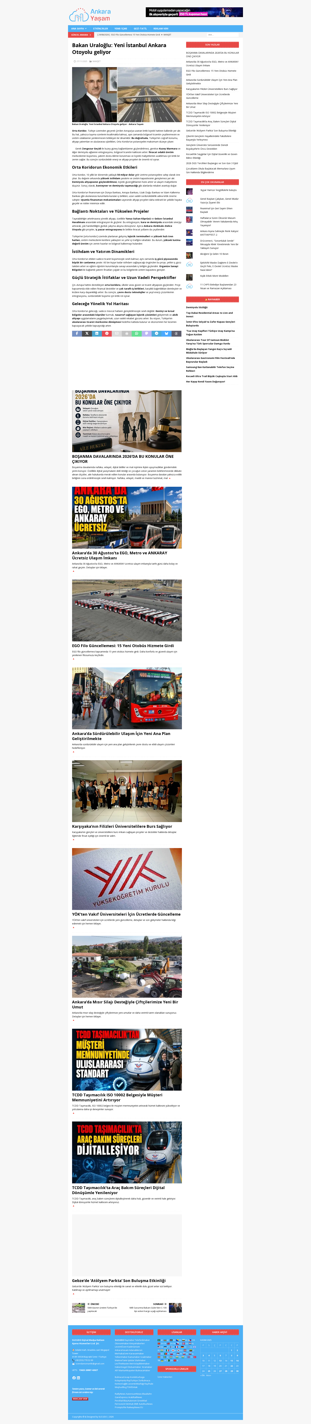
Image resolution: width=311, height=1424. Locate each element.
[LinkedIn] (78, 1378)
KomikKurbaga (137, 1377)
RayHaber (214, 299)
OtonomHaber (122, 1343)
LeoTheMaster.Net (124, 1363)
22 (231, 1365)
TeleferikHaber (142, 1340)
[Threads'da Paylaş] (176, 334)
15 (231, 1360)
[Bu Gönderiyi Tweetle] (87, 334)
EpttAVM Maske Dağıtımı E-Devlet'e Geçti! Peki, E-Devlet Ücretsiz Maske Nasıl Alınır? (219, 266)
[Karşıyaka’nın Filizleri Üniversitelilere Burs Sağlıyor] (127, 791)
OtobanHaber (134, 1367)
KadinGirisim (133, 1346)
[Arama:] (223, 34)
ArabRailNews (135, 1397)
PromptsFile (120, 1407)
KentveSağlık (121, 1383)
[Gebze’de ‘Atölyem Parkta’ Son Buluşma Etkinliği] (127, 1245)
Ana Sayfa (77, 28)
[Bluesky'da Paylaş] (166, 334)
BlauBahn (147, 1393)
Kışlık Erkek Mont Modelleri (214, 275)
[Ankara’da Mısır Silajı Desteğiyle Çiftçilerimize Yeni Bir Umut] (127, 967)
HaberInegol (121, 1367)
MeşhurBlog (121, 1387)
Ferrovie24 (120, 1403)
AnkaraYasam (122, 1350)
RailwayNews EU (135, 1407)
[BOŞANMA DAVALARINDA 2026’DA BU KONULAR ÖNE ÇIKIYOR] (127, 421)
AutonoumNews (134, 1393)
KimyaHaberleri (137, 1343)
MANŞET (97, 61)
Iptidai (131, 1360)
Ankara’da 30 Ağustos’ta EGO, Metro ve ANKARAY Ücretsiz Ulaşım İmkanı (119, 555)
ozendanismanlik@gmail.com (90, 1363)
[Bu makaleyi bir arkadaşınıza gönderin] (117, 334)
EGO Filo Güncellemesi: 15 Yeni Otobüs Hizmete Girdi (123, 645)
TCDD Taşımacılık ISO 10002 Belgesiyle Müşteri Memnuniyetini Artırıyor (117, 1097)
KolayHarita (120, 1380)
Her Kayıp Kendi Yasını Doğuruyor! (205, 381)
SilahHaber (140, 1360)
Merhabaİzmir (122, 1353)
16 (237, 1360)
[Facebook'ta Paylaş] (77, 334)
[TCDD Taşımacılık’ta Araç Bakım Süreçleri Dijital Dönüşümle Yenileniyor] (127, 1152)
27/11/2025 (82, 61)
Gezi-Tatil (140, 28)
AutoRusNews (146, 1403)
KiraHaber (147, 1367)
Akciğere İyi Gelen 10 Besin (214, 253)
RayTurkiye (132, 1380)
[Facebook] (74, 1378)
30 (237, 1371)
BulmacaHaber (143, 1370)
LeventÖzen (121, 1346)
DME (136, 1403)
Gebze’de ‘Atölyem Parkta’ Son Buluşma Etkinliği (119, 1280)
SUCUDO (119, 1340)
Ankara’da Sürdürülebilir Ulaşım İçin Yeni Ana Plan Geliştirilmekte (121, 736)
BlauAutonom (130, 1400)
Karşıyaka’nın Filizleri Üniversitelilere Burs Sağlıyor (122, 826)
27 (220, 1371)
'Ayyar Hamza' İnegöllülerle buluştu (218, 190)
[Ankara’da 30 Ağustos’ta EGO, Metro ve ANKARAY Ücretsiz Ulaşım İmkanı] (127, 518)
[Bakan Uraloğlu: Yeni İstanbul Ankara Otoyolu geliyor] (127, 120)
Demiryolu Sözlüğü (196, 307)
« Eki (202, 1375)
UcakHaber (145, 1356)
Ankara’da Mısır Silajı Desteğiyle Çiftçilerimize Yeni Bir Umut (125, 1004)
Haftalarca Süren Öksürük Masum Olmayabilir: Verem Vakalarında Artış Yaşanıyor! (219, 221)
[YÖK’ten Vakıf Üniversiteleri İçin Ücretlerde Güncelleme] (127, 879)
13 (220, 1360)
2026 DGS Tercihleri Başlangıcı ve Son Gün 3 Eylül (212, 163)
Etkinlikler (100, 28)
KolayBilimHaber (141, 1363)
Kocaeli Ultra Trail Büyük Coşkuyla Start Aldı (211, 376)
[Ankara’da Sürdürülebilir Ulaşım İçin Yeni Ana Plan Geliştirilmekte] (127, 698)
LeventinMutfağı (136, 1383)
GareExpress (121, 1397)
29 (231, 1371)
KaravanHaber (136, 1353)
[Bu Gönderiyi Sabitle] (107, 334)
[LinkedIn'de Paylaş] (97, 334)
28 (226, 1371)
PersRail (119, 1400)
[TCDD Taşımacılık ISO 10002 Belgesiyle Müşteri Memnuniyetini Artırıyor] (127, 1060)
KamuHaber (134, 1356)
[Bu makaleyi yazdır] (127, 334)
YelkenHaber (121, 1356)
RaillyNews (120, 1393)
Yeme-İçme (121, 28)
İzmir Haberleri (165, 1376)
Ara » (208, 1375)
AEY (116, 1370)
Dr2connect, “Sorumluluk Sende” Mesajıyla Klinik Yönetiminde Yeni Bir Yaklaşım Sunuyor (219, 244)
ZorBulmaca (144, 1380)
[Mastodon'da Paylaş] (147, 334)
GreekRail (142, 1400)
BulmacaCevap (122, 1377)
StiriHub (129, 1403)
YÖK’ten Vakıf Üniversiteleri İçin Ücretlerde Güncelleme (126, 914)
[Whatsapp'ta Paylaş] (137, 334)
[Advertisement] (127, 363)
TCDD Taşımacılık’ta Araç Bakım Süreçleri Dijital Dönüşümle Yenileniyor (118, 1190)
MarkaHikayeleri (127, 1370)
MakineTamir (121, 1360)
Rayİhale (148, 1383)
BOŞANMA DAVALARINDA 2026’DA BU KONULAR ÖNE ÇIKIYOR (123, 459)
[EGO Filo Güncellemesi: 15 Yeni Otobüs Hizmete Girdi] (127, 610)
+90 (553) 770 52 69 (84, 1360)
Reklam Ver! (161, 28)
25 (209, 1371)
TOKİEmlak (132, 1387)
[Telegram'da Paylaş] (156, 334)
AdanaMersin (135, 1350)
